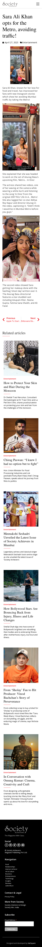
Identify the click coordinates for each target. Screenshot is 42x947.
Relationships (10, 867)
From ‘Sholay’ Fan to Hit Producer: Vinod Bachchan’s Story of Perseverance (20, 695)
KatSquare (32, 943)
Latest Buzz (9, 886)
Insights (8, 881)
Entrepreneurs (10, 876)
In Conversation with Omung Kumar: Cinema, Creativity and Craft (19, 780)
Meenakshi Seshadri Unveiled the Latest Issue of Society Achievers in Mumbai (20, 539)
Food (7, 864)
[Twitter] (14, 845)
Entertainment (29, 42)
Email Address (11, 920)
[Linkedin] (19, 845)
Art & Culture (9, 871)
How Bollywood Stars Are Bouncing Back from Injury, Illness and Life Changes (21, 614)
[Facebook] (10, 845)
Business (8, 874)
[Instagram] (6, 845)
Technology (9, 878)
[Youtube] (23, 845)
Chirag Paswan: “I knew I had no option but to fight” (21, 462)
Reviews (8, 883)
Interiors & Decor (11, 869)
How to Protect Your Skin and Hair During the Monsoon (20, 387)
